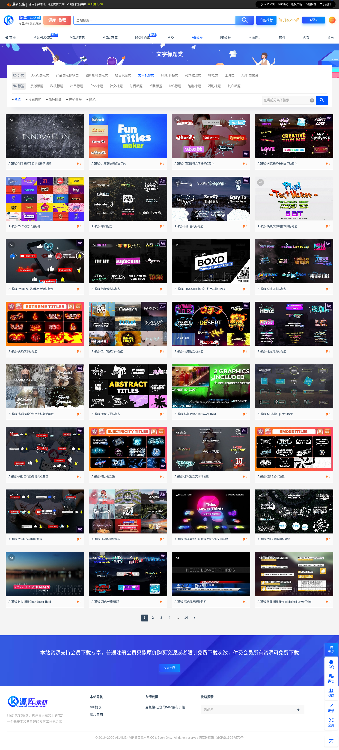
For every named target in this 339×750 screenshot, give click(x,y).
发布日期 (34, 100)
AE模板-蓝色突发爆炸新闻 (190, 602)
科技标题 (56, 86)
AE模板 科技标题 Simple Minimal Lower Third (285, 602)
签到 (331, 651)
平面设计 (255, 37)
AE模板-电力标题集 (103, 476)
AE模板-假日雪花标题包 (189, 226)
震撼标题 (36, 86)
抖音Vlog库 (42, 36)
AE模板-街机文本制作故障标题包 (277, 226)
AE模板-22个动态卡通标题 (24, 226)
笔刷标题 (194, 86)
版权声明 (296, 4)
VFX (171, 37)
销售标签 (155, 86)
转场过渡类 (193, 75)
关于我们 (325, 4)
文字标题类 (146, 75)
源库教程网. (206, 737)
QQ (331, 667)
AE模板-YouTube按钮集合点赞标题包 (31, 289)
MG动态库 (110, 37)
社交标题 (116, 86)
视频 (306, 37)
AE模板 (197, 37)
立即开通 (169, 668)
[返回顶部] (331, 741)
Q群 (331, 695)
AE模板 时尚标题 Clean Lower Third (30, 602)
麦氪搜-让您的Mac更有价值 (165, 707)
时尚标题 (136, 86)
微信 (331, 681)
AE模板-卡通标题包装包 (106, 539)
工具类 (230, 75)
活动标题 (214, 86)
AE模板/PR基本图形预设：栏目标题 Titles (200, 289)
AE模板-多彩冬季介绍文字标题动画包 (31, 414)
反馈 (331, 711)
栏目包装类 (123, 75)
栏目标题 (76, 86)
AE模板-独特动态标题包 (106, 289)
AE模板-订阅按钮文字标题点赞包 (194, 163)
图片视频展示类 (97, 75)
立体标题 (96, 86)
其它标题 (234, 86)
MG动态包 (77, 37)
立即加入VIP (95, 4)
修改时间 (55, 100)
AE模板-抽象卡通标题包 (106, 414)
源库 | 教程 (57, 20)
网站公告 (269, 4)
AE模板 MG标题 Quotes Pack (275, 414)
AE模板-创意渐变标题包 (272, 351)
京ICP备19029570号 (229, 737)
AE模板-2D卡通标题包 (271, 476)
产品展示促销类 (67, 75)
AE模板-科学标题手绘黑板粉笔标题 (30, 163)
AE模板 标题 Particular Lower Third (195, 414)
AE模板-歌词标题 (102, 226)
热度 (18, 100)
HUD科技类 (169, 75)
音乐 (330, 37)
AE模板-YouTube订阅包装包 (25, 539)
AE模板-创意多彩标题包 (272, 289)
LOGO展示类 (39, 75)
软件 (282, 37)
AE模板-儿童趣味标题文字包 (109, 163)
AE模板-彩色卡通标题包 (106, 602)
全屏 (331, 725)
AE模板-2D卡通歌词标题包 (274, 539)
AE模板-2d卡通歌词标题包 (107, 351)
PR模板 (225, 37)
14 (186, 617)
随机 (92, 100)
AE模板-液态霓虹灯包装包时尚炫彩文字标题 (201, 539)
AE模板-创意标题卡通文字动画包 (277, 163)
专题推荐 (310, 4)
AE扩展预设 (249, 75)
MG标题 (175, 86)
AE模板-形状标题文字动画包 (192, 476)
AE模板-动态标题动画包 (189, 351)
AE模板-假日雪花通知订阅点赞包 (28, 476)
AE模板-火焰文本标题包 (23, 351)
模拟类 (213, 75)
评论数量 (75, 100)
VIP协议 (283, 4)
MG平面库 (142, 36)
